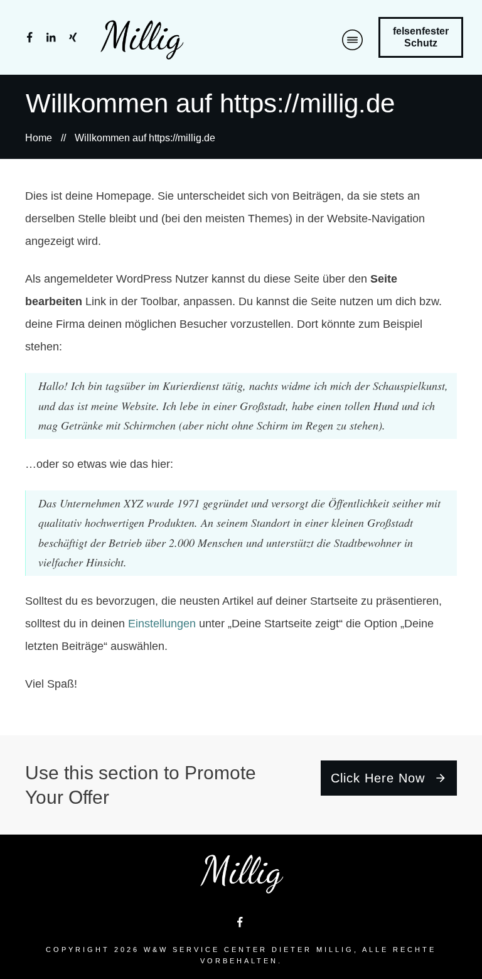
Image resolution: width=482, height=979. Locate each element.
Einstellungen (162, 623)
